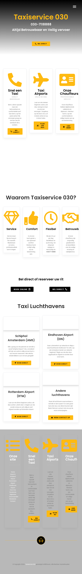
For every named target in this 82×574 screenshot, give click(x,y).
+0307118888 (51, 252)
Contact (12, 501)
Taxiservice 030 (30, 564)
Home (13, 472)
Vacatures (12, 492)
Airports (12, 474)
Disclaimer (12, 499)
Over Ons (13, 490)
